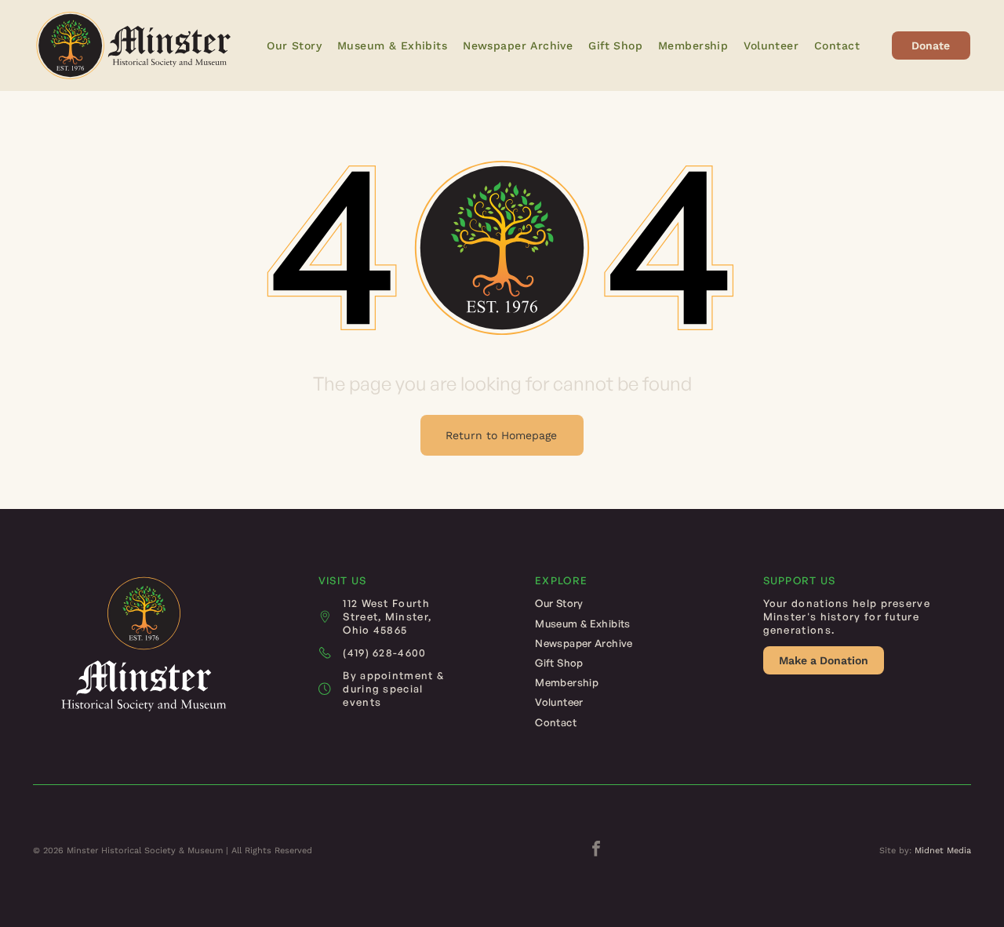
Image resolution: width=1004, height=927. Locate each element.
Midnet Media (943, 850)
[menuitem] (294, 45)
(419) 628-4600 (384, 652)
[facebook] (596, 850)
